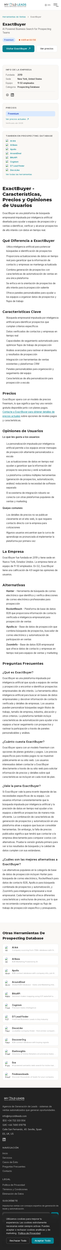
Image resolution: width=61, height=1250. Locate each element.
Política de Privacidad (14, 1185)
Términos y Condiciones (15, 1189)
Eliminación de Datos (13, 1193)
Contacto (7, 1171)
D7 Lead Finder (17, 166)
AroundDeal (15, 153)
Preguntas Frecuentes (14, 1166)
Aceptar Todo (43, 1240)
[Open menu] (55, 5)
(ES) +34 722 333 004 (14, 1120)
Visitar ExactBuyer (16, 48)
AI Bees (13, 145)
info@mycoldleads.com (15, 1116)
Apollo (13, 149)
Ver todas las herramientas (19, 174)
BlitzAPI (13, 157)
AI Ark (13, 141)
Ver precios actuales (16, 119)
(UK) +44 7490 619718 (14, 1125)
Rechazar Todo (18, 1240)
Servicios (7, 1157)
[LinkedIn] (12, 94)
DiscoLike (15, 170)
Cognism (14, 162)
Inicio (5, 1153)
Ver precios (46, 48)
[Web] (7, 94)
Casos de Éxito (10, 1162)
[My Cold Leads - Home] (15, 5)
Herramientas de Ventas (14, 17)
